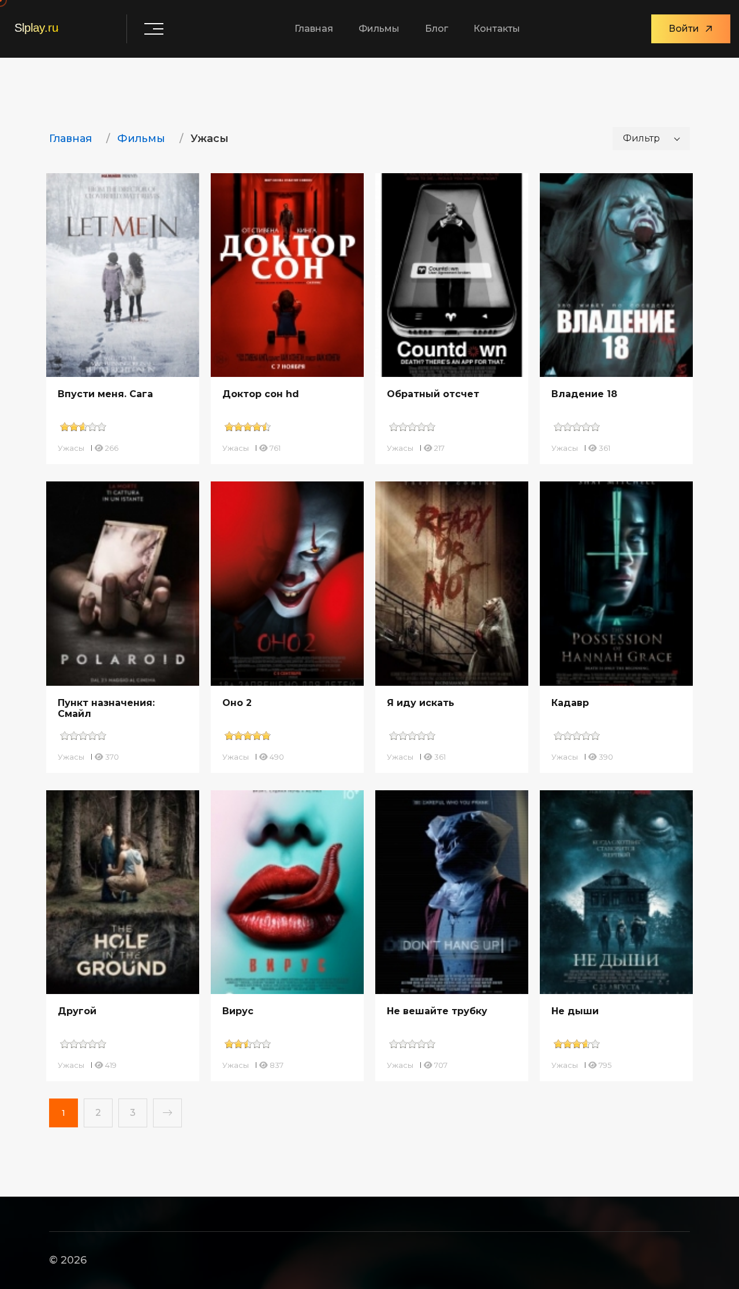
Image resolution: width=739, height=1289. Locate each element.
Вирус (237, 1011)
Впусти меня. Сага (105, 393)
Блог (436, 28)
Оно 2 (237, 702)
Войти (684, 28)
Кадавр (570, 702)
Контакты (496, 28)
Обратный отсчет (433, 393)
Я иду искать (420, 702)
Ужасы (71, 448)
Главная (313, 28)
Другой (77, 1011)
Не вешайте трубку (437, 1011)
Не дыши (575, 1011)
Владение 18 (584, 393)
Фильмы (379, 28)
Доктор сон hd (260, 393)
